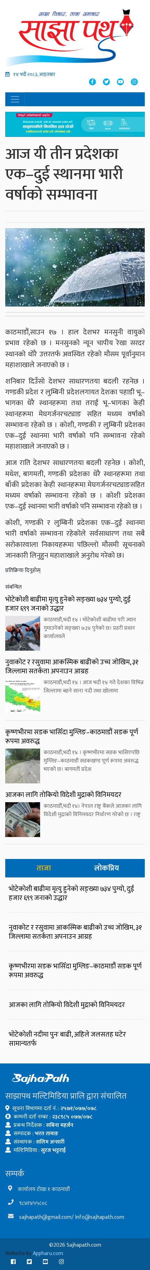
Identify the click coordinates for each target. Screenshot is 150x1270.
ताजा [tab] (44, 868)
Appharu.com (48, 1253)
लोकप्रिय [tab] (106, 868)
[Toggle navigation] (15, 99)
